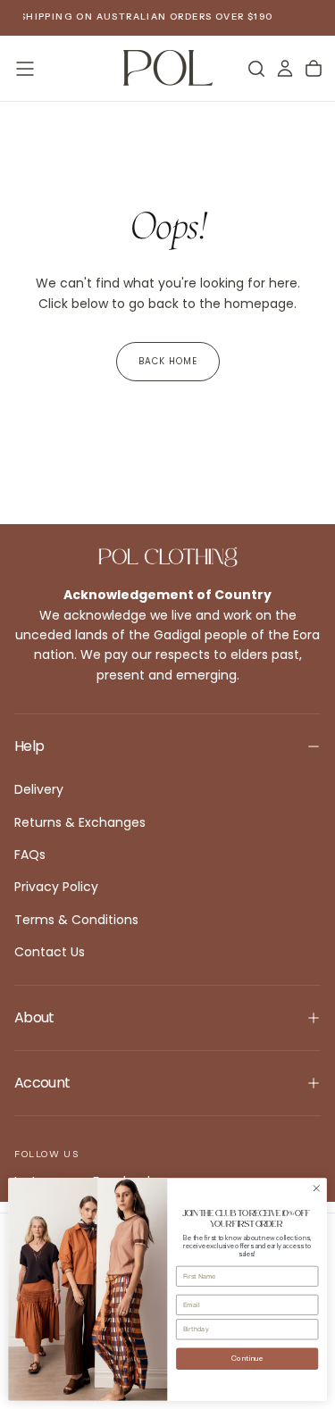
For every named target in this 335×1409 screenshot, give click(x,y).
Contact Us (49, 952)
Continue (247, 1359)
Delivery (38, 789)
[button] (25, 68)
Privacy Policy (56, 887)
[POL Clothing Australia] (167, 557)
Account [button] (42, 1082)
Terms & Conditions (76, 920)
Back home (167, 361)
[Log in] (285, 68)
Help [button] (29, 746)
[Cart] (313, 68)
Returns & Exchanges (80, 822)
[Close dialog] (316, 1188)
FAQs (30, 854)
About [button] (34, 1017)
